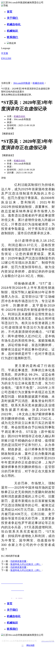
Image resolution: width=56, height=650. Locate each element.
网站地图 (30, 645)
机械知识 (13, 30)
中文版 (4, 53)
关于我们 (13, 17)
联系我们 (13, 37)
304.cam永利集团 (21, 83)
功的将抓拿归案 (18, 561)
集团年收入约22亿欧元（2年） (25, 564)
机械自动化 (14, 24)
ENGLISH (6, 58)
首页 (9, 11)
